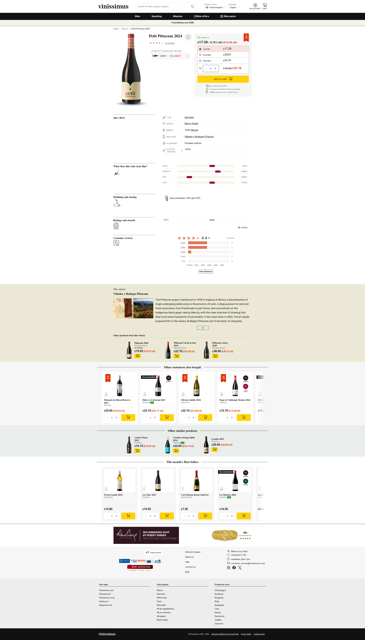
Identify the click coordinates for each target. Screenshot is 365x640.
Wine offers (202, 16)
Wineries (177, 16)
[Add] (128, 417)
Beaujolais (219, 605)
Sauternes (219, 616)
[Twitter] (240, 568)
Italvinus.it (104, 601)
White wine (162, 598)
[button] (255, 6)
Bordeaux (219, 594)
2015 (196, 265)
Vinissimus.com (106, 590)
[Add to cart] (137, 356)
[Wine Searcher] (232, 535)
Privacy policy (246, 634)
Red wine (189, 117)
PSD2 (126, 561)
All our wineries (164, 612)
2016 (203, 265)
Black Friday (162, 620)
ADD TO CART (220, 79)
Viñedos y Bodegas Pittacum (199, 136)
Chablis (218, 620)
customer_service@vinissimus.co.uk (248, 563)
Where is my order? (239, 551)
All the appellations (165, 609)
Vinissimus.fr (105, 594)
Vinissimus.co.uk (106, 598)
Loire (217, 609)
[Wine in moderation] (140, 568)
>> (203, 328)
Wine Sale (161, 605)
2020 (216, 265)
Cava (159, 601)
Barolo (218, 612)
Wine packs (230, 16)
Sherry (160, 590)
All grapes (161, 616)
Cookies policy (259, 634)
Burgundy (219, 598)
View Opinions (205, 271)
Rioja (217, 601)
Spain (115, 29)
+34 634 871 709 (238, 555)
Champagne (220, 590)
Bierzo (125, 29)
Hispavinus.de (105, 605)
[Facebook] (234, 568)
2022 (222, 265)
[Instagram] (229, 568)
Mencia (194, 130)
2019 (209, 265)
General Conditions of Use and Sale (225, 634)
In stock (204, 38)
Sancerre (219, 623)
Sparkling (156, 16)
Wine (137, 16)
